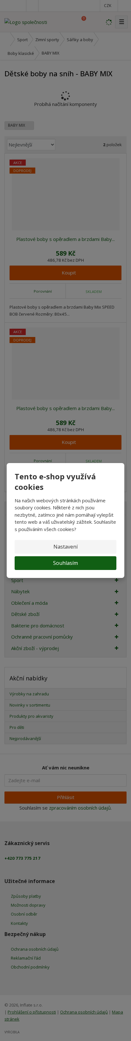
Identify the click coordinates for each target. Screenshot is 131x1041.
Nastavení (65, 546)
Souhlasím (65, 562)
